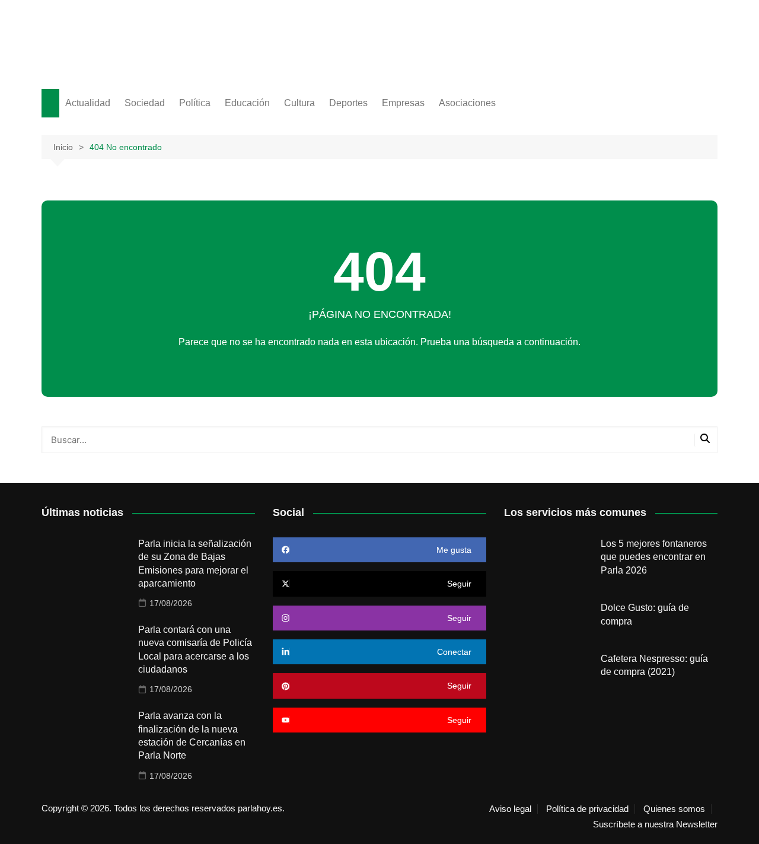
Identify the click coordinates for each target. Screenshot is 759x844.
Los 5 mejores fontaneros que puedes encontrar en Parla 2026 (654, 557)
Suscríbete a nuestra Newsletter (655, 824)
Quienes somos (674, 809)
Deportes (348, 103)
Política (195, 103)
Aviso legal (510, 809)
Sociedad (145, 103)
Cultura (299, 103)
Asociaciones (467, 103)
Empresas (403, 103)
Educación (247, 103)
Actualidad (87, 103)
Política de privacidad (587, 809)
